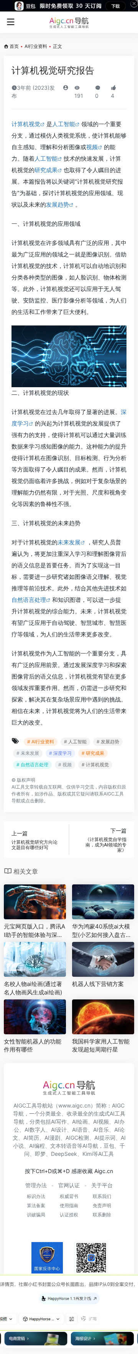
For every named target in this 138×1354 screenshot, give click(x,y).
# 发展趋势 (108, 741)
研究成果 (46, 170)
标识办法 (36, 1196)
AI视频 (101, 1121)
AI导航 (90, 1145)
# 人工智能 (75, 741)
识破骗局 (36, 1215)
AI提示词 (104, 1137)
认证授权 (69, 1215)
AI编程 (37, 1145)
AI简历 (31, 1137)
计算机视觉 (26, 124)
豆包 (109, 1145)
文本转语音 (63, 1145)
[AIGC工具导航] (69, 22)
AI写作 (59, 1121)
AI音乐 (101, 1129)
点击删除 (34, 801)
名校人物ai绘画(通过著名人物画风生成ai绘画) (33, 988)
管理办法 (36, 1185)
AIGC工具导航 (30, 1105)
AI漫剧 (52, 1137)
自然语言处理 (29, 599)
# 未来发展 (27, 753)
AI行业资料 (36, 46)
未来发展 (69, 542)
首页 (14, 46)
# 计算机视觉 (95, 764)
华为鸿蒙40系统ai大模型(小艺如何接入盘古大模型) (101, 931)
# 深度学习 (60, 753)
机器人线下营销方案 (98, 984)
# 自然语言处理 (32, 764)
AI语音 (80, 1129)
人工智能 (63, 124)
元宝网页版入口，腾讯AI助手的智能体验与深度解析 (34, 931)
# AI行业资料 (40, 741)
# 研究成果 (93, 753)
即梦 (40, 1153)
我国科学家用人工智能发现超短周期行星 (101, 1045)
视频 (92, 147)
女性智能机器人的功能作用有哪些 (32, 1045)
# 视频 (65, 764)
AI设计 (59, 1129)
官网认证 (69, 1185)
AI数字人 (35, 1129)
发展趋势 (57, 204)
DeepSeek (64, 1153)
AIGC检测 (77, 1137)
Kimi (87, 1153)
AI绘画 (80, 1121)
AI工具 (18, 787)
